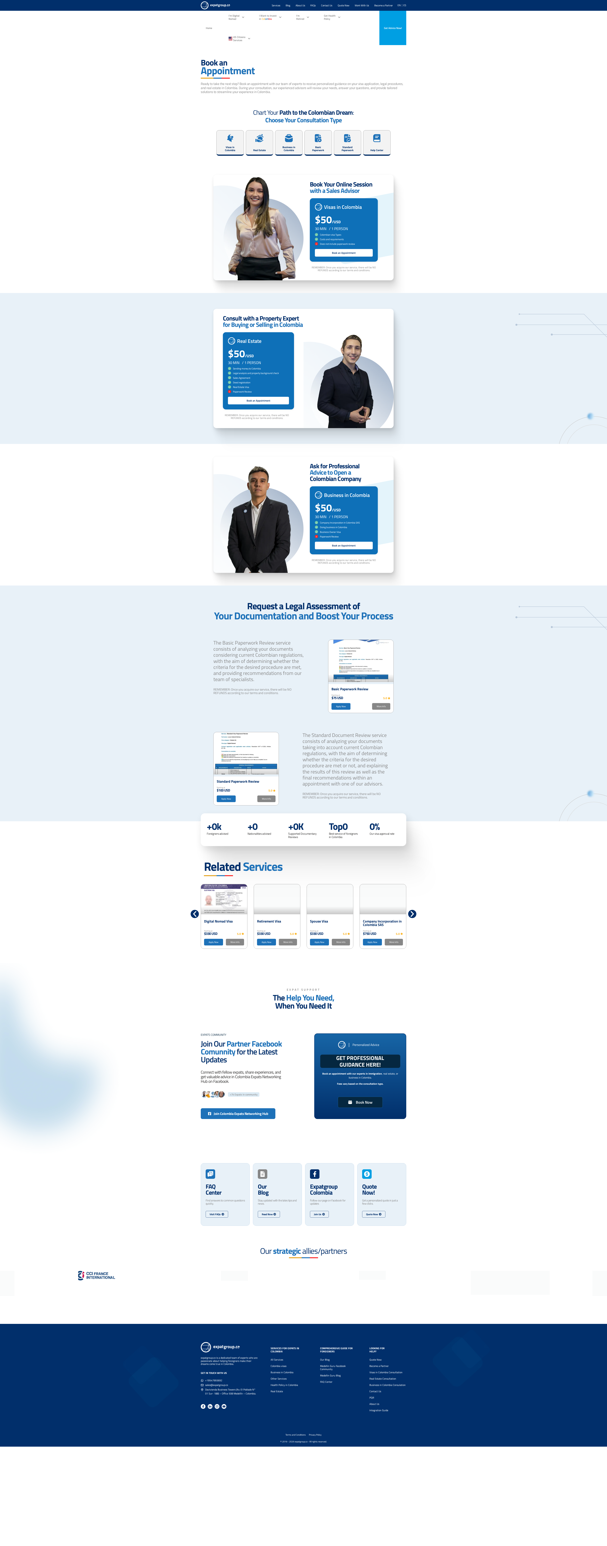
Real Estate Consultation (382, 1378)
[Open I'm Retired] (308, 17)
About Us (300, 5)
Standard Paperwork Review (238, 781)
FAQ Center (326, 1381)
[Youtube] (224, 1406)
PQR (371, 1397)
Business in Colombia (282, 1372)
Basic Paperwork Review (349, 689)
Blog (288, 5)
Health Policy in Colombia (284, 1385)
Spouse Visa (266, 921)
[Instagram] (217, 1406)
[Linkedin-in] (210, 1406)
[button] (195, 914)
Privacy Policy (315, 1434)
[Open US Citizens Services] (249, 39)
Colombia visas (278, 1366)
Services (276, 5)
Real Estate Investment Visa (380, 923)
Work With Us (362, 5)
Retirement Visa (216, 921)
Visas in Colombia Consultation (385, 1372)
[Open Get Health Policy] (339, 17)
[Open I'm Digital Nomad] (243, 17)
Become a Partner (383, 5)
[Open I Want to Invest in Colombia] (280, 17)
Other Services (279, 1378)
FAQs (313, 5)
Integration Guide (378, 1410)
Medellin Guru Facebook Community (333, 1367)
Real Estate (277, 1391)
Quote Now (343, 5)
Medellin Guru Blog (330, 1375)
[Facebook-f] (203, 1406)
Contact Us (326, 5)
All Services (277, 1359)
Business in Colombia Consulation (387, 1385)
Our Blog (325, 1359)
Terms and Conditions (295, 1434)
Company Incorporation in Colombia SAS (329, 923)
